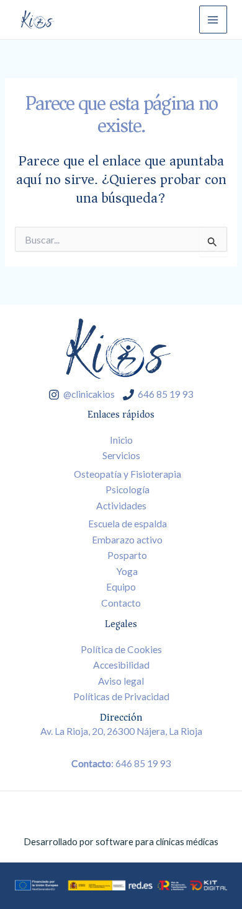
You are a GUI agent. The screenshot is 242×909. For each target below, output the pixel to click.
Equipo (121, 586)
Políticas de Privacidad (121, 696)
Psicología (127, 489)
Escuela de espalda (127, 523)
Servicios (121, 455)
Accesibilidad (121, 664)
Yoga (127, 571)
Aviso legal (121, 681)
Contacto (121, 602)
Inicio (121, 440)
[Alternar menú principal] (213, 19)
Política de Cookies (121, 649)
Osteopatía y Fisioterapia (127, 474)
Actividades (121, 505)
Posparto (127, 555)
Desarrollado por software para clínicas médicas (121, 842)
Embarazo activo (127, 539)
